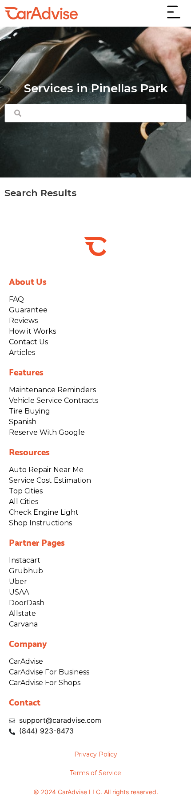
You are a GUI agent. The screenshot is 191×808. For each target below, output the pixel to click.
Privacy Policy (95, 754)
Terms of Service (95, 773)
